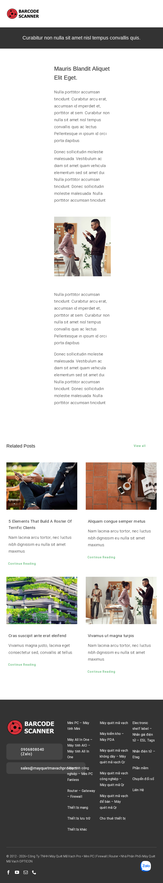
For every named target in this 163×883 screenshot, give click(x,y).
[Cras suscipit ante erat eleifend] (41, 600)
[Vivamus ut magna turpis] (121, 600)
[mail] (26, 872)
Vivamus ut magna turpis (111, 635)
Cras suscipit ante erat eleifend (37, 635)
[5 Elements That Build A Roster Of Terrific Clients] (41, 486)
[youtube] (17, 872)
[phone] (34, 872)
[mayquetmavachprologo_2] (22, 9)
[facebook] (8, 872)
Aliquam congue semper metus (117, 521)
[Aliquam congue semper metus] (121, 486)
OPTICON (25, 861)
